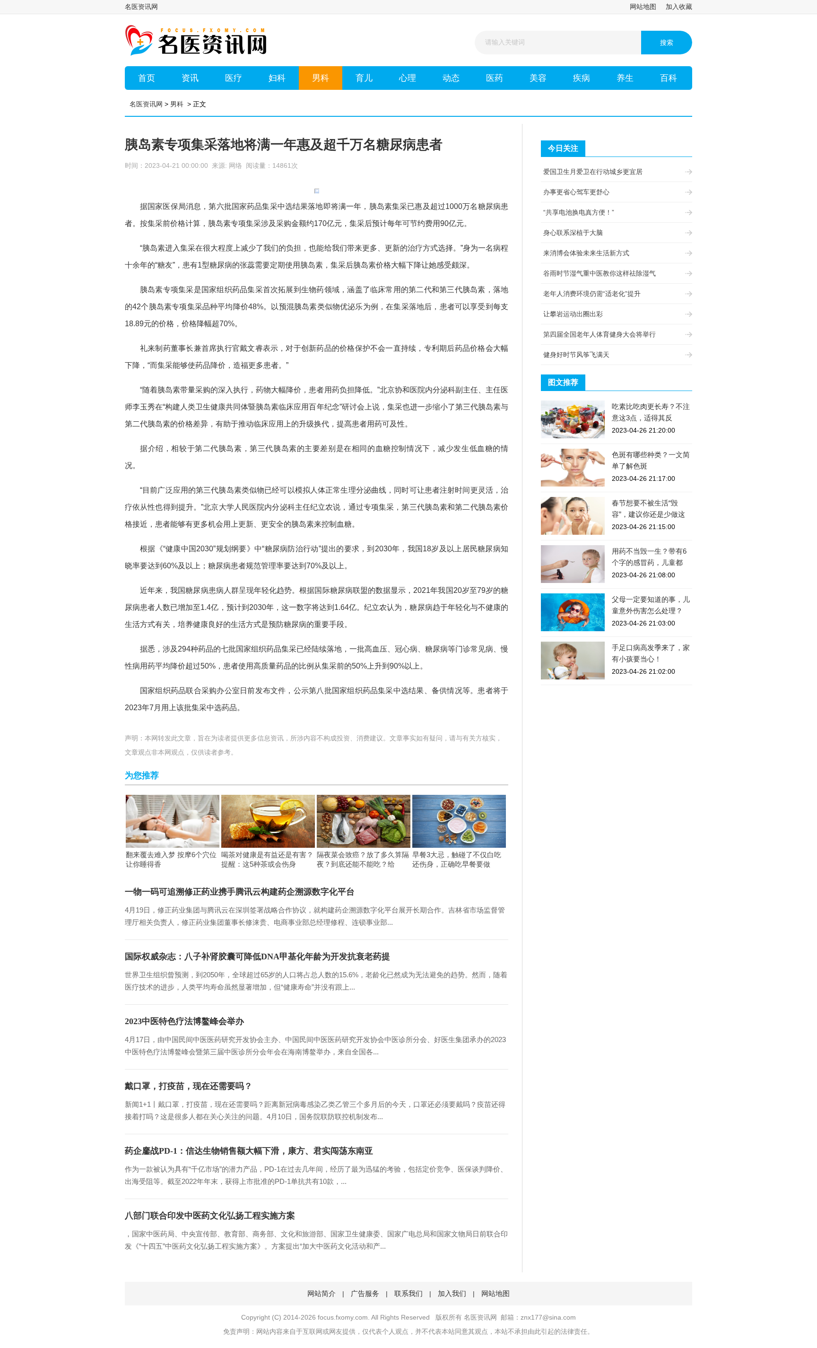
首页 (146, 78)
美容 (538, 78)
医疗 (233, 78)
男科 (320, 78)
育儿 (364, 78)
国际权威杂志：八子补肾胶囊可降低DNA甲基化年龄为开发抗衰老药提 (257, 956)
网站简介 (321, 1293)
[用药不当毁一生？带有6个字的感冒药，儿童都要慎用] (573, 563)
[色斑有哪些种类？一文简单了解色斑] (573, 467)
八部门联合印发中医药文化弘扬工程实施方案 (210, 1215)
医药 (494, 78)
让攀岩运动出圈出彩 (573, 314)
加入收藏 (679, 6)
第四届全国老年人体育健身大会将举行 (599, 334)
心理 (407, 78)
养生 (625, 78)
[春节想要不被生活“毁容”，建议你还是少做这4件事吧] (573, 515)
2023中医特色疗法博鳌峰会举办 (184, 1021)
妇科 (277, 78)
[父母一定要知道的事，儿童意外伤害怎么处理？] (573, 612)
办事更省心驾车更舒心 (576, 192)
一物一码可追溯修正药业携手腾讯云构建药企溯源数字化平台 (240, 891)
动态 (451, 78)
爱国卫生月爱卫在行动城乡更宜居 (593, 171)
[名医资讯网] (196, 40)
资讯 (190, 78)
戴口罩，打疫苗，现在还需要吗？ (188, 1086)
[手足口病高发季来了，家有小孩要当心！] (573, 660)
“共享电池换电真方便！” (578, 212)
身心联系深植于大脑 (573, 232)
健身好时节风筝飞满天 (576, 354)
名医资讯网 (141, 6)
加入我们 (452, 1293)
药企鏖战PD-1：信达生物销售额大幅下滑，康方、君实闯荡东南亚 (249, 1151)
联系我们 (408, 1293)
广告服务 (365, 1293)
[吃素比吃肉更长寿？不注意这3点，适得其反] (573, 419)
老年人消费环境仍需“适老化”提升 (592, 293)
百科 (668, 78)
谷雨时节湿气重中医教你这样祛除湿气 (599, 273)
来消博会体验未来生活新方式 (586, 253)
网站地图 (643, 6)
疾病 (581, 78)
